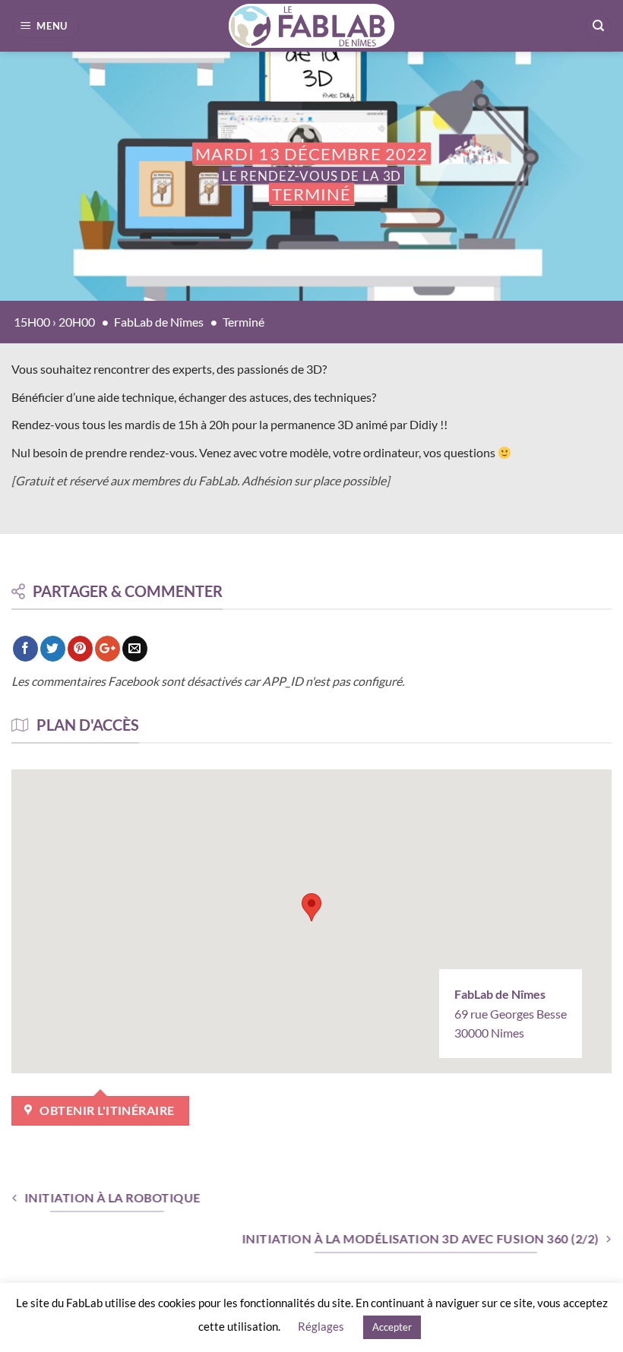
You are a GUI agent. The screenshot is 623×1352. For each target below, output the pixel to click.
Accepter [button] (392, 1327)
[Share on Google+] (107, 649)
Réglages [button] (321, 1326)
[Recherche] (598, 26)
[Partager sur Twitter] (52, 649)
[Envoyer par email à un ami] (134, 649)
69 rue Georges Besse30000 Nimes (510, 1013)
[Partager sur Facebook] (25, 649)
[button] (46, 26)
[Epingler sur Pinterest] (80, 649)
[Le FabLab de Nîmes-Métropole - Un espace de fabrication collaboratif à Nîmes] (312, 26)
